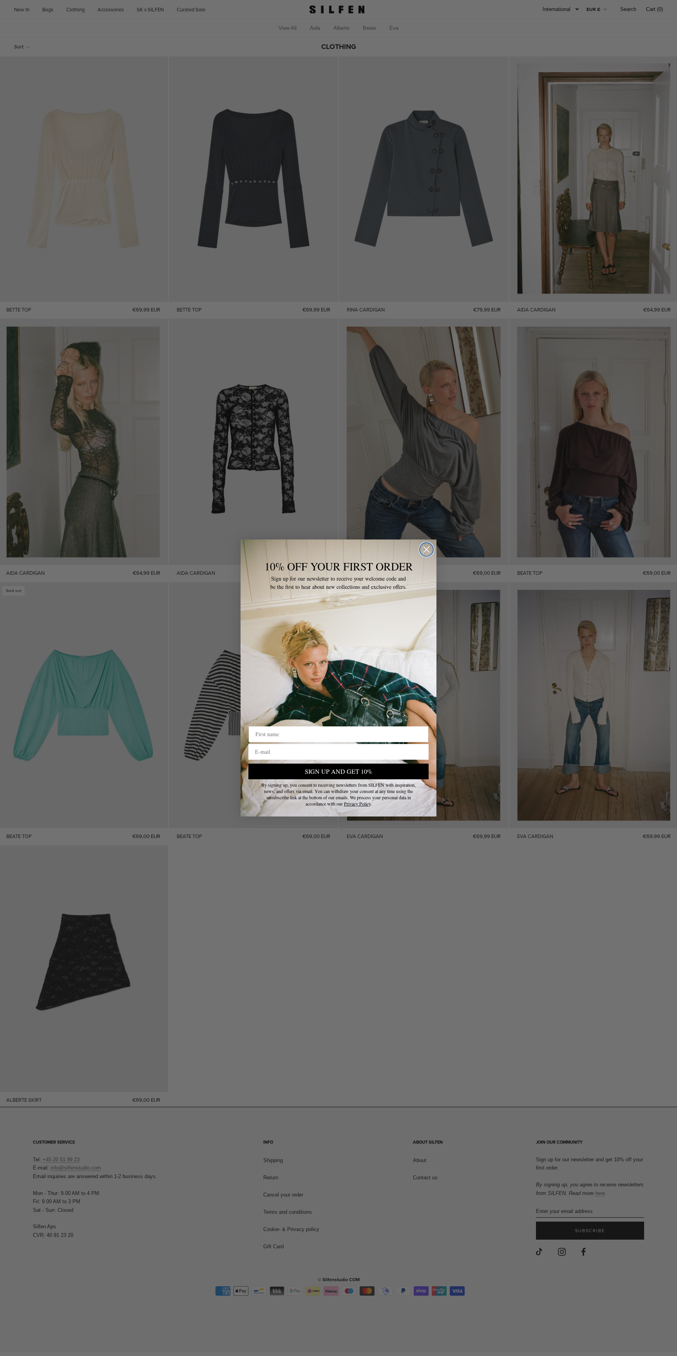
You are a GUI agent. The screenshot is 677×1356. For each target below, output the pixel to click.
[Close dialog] (426, 549)
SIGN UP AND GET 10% (338, 771)
